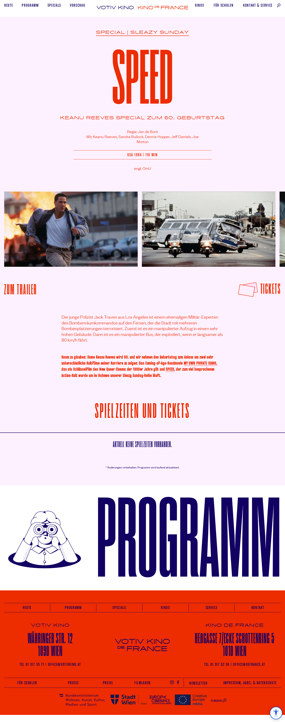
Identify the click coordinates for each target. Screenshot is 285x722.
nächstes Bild (271, 226)
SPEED (170, 369)
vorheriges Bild (15, 226)
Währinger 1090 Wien (50, 644)
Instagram (172, 682)
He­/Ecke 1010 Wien (235, 644)
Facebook (178, 682)
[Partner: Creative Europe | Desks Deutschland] (191, 699)
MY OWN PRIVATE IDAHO (200, 363)
